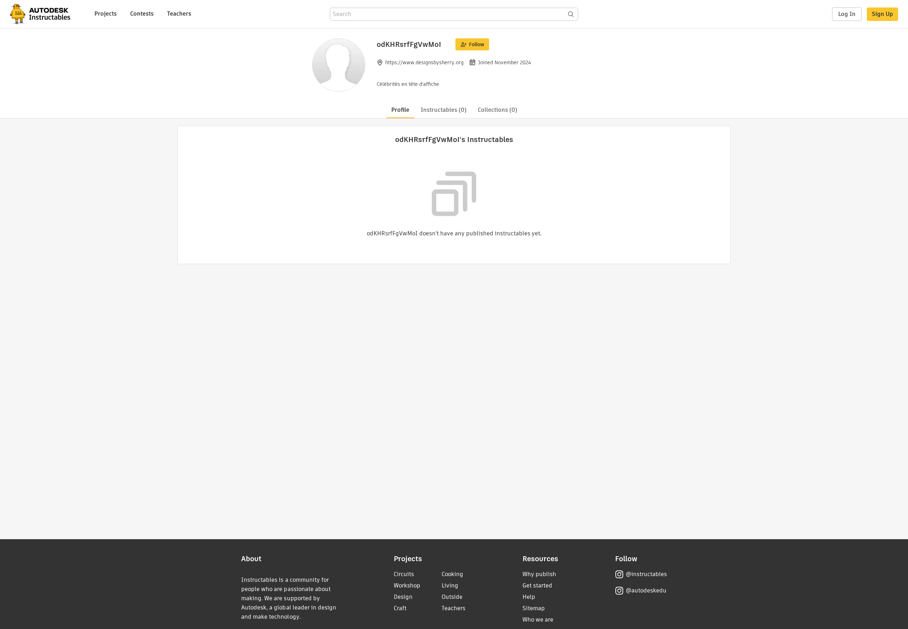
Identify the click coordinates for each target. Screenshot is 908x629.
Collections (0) (497, 110)
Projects (105, 14)
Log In (847, 14)
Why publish (539, 574)
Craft (400, 608)
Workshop (407, 585)
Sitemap (533, 608)
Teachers (179, 14)
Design (403, 597)
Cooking (452, 574)
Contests (142, 14)
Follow (476, 44)
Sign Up (882, 14)
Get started (537, 585)
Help (528, 597)
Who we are (537, 620)
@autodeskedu (646, 590)
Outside (452, 597)
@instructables (646, 574)
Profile (400, 110)
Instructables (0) (443, 110)
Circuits (404, 574)
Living (450, 585)
